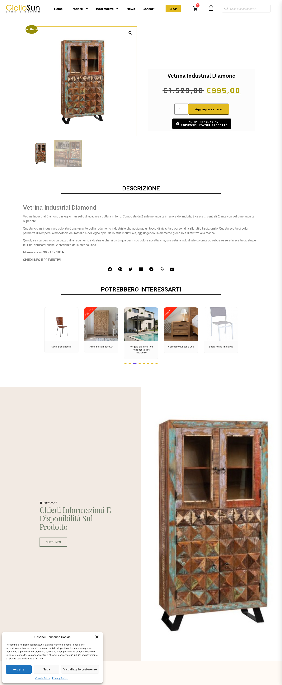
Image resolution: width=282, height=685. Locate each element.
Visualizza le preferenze (80, 669)
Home (58, 9)
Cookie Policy (42, 678)
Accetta (18, 669)
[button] (97, 637)
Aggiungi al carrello (208, 109)
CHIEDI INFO (53, 542)
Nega (46, 669)
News (131, 9)
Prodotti (76, 9)
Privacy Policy (60, 678)
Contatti (149, 9)
